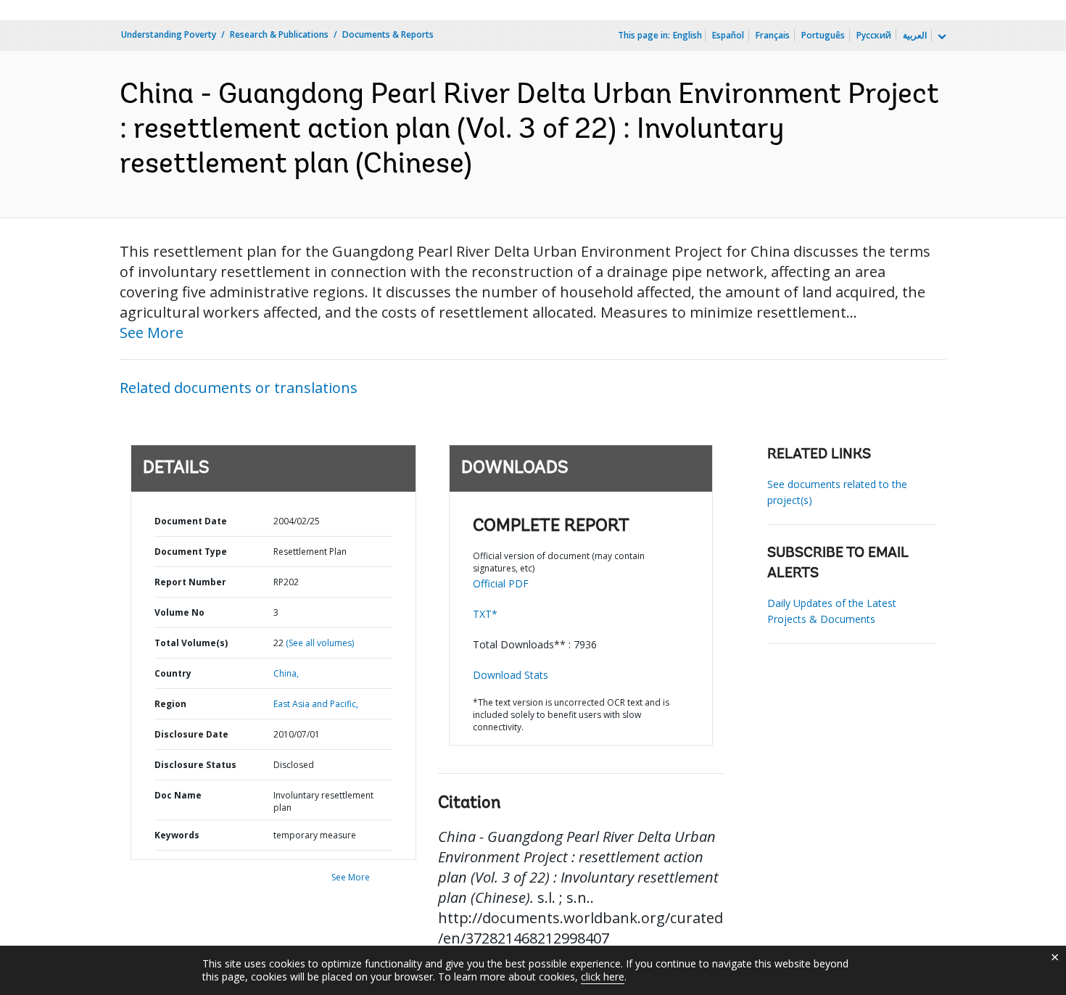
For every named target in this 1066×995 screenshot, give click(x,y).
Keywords (176, 835)
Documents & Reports (388, 34)
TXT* (485, 614)
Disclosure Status (195, 765)
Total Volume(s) (191, 643)
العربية (915, 35)
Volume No (179, 612)
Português (823, 35)
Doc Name (178, 795)
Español (728, 35)
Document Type (190, 551)
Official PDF (501, 583)
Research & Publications (279, 34)
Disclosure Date (191, 734)
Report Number (190, 582)
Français (773, 35)
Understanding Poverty (168, 34)
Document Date (190, 521)
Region (170, 704)
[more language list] (940, 37)
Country (172, 673)
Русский (873, 35)
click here (602, 976)
